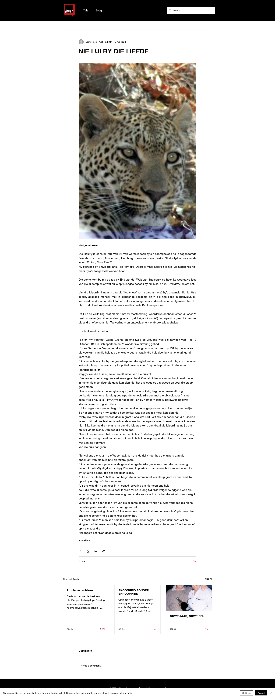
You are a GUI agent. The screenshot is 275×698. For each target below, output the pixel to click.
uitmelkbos (84, 540)
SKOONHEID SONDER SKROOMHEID (133, 592)
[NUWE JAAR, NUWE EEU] (189, 598)
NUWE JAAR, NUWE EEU (187, 616)
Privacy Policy (126, 693)
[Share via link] (103, 551)
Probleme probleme (80, 590)
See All (208, 579)
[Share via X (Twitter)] (87, 551)
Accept (261, 693)
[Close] (271, 692)
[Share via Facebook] (80, 551)
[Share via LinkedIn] (95, 551)
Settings (246, 693)
